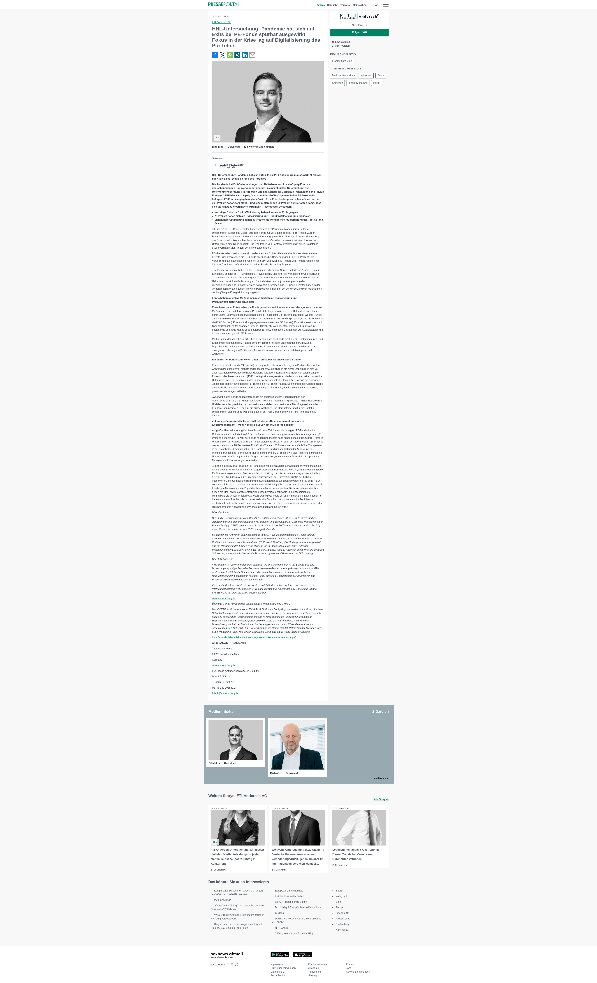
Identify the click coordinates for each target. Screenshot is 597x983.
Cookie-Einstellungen (358, 971)
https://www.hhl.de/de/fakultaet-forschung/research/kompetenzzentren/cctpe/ (254, 637)
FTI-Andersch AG (221, 22)
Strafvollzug (342, 924)
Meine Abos (360, 5)
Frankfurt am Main (342, 61)
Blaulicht (332, 5)
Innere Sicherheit (358, 83)
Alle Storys (358, 25)
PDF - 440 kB (231, 166)
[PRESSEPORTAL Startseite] (223, 4)
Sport (339, 890)
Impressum (277, 964)
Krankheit (337, 83)
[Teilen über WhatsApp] (230, 55)
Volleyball (341, 896)
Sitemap (312, 975)
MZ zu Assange (222, 900)
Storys (321, 5)
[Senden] (252, 55)
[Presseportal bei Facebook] (227, 964)
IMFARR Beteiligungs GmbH (291, 902)
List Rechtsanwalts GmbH (289, 896)
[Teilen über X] (222, 55)
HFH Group (281, 928)
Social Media (278, 975)
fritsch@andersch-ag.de (225, 693)
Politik (376, 83)
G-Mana (279, 913)
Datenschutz (277, 971)
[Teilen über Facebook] (215, 55)
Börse (380, 75)
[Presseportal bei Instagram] (235, 964)
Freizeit (340, 907)
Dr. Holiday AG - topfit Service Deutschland (298, 907)
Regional (345, 5)
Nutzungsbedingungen (283, 968)
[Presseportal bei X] (231, 964)
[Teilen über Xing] (237, 55)
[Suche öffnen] (376, 4)
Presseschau (343, 918)
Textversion (314, 971)
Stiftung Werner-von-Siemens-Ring (294, 933)
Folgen (356, 32)
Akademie (313, 968)
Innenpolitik (342, 913)
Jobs (348, 968)
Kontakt (350, 964)
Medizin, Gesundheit (343, 75)
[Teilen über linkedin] (245, 55)
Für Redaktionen (317, 964)
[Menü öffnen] (386, 4)
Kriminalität (342, 929)
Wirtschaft (366, 75)
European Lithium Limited (289, 890)
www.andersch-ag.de (223, 598)
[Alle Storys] (359, 18)
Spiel (339, 902)
